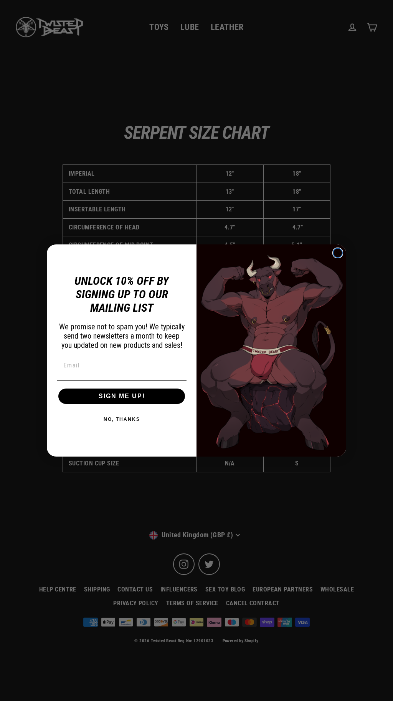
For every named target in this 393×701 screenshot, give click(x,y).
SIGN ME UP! (122, 396)
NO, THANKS (122, 419)
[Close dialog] (337, 252)
